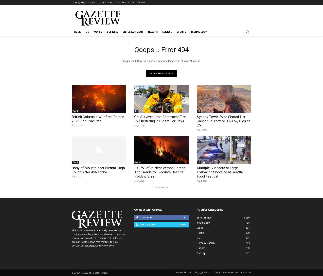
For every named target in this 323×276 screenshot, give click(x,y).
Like (184, 217)
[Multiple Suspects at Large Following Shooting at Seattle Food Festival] (224, 150)
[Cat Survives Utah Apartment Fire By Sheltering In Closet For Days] (161, 99)
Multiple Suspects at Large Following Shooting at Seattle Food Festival (220, 172)
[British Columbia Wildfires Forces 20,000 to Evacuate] (99, 99)
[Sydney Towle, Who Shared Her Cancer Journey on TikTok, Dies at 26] (224, 99)
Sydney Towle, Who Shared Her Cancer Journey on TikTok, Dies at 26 (223, 121)
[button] (247, 32)
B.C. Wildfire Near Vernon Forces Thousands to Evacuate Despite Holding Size (159, 172)
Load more (160, 187)
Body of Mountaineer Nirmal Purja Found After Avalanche (98, 170)
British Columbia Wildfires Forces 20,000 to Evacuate (98, 119)
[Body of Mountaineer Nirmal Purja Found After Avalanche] (99, 150)
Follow (182, 224)
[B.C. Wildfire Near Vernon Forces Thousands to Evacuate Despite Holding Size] (161, 150)
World (75, 111)
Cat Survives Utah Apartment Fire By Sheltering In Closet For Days (160, 119)
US (136, 111)
